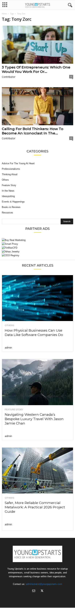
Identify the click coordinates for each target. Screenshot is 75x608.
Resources (7, 212)
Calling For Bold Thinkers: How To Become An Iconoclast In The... (32, 131)
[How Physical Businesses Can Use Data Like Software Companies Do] (37, 298)
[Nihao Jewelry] (37, 251)
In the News (8, 190)
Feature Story (9, 185)
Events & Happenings (13, 201)
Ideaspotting (8, 196)
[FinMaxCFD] (37, 248)
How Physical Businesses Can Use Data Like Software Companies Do (34, 332)
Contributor (8, 76)
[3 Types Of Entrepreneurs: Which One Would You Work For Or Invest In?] (37, 45)
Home (4, 13)
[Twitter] (42, 591)
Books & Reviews (11, 207)
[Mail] (33, 591)
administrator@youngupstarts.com (44, 584)
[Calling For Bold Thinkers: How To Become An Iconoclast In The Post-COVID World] (37, 106)
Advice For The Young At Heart (18, 163)
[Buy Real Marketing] (37, 240)
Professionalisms (11, 169)
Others (5, 179)
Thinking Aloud (9, 174)
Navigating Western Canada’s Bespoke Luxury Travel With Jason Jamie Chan (34, 418)
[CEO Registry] (37, 255)
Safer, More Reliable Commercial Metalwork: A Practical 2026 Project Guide (35, 507)
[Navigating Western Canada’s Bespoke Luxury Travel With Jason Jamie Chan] (37, 382)
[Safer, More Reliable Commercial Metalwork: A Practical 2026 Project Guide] (37, 470)
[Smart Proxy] (37, 244)
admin (8, 347)
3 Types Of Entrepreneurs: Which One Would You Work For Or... (36, 69)
